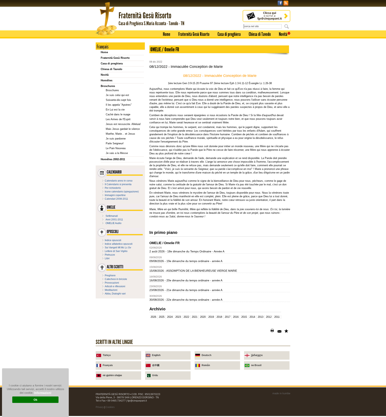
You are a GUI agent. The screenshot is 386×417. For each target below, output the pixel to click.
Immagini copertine (115, 195)
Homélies (106, 80)
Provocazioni (112, 282)
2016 (236, 316)
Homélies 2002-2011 (113, 159)
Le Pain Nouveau (116, 148)
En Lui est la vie (115, 109)
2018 (219, 316)
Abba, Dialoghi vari (115, 293)
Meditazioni (111, 290)
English (156, 355)
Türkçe (107, 355)
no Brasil (256, 365)
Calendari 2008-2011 (116, 198)
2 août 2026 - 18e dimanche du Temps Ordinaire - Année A (186, 251)
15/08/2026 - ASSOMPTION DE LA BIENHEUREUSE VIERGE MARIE (193, 270)
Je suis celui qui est (117, 95)
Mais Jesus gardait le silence (123, 128)
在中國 (155, 365)
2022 (186, 316)
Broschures (108, 86)
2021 (194, 316)
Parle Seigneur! (115, 143)
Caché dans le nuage (118, 114)
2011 (277, 316)
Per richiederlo (113, 188)
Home (166, 34)
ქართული (257, 355)
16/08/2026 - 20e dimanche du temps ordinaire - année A (185, 280)
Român (206, 365)
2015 (244, 316)
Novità (283, 34)
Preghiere (110, 275)
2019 (211, 316)
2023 (178, 316)
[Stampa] (273, 331)
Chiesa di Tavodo (260, 34)
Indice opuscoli (113, 240)
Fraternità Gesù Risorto (193, 34)
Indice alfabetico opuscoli (118, 244)
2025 (161, 316)
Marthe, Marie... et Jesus (120, 133)
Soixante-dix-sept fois (118, 99)
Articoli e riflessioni (115, 286)
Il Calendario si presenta (118, 184)
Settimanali (112, 216)
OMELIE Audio (113, 223)
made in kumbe (281, 393)
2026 (153, 316)
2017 (227, 316)
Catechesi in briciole (116, 279)
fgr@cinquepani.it (137, 400)
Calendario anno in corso (118, 180)
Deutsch (206, 355)
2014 (252, 316)
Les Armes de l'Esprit (118, 119)
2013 (260, 316)
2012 (269, 316)
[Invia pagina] (279, 331)
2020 (203, 316)
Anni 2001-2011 (114, 219)
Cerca (287, 26)
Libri (107, 258)
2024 (170, 316)
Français (108, 365)
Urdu (155, 375)
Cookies (110, 407)
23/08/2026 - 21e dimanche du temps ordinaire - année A (185, 290)
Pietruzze (110, 254)
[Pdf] (266, 331)
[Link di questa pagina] (286, 331)
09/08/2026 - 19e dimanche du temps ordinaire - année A (185, 261)
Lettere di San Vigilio (116, 251)
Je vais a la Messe (117, 153)
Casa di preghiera (229, 34)
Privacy (100, 407)
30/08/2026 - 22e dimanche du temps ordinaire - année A (185, 299)
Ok (35, 399)
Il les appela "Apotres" (119, 104)
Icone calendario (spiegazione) (122, 191)
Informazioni (42, 392)
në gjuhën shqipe (112, 375)
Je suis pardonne (116, 138)
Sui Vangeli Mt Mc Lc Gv (118, 247)
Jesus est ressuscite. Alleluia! (123, 124)
